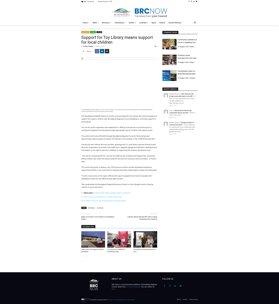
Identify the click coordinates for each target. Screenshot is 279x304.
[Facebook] (189, 1)
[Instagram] (191, 1)
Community (90, 29)
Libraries (99, 32)
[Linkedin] (194, 1)
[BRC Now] (139, 12)
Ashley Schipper (88, 46)
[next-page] (86, 256)
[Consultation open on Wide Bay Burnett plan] (169, 75)
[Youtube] (196, 1)
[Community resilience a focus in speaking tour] (169, 44)
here (113, 289)
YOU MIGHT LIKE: (88, 227)
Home (83, 29)
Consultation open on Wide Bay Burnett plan (186, 72)
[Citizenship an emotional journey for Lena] (145, 239)
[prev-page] (82, 256)
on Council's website (133, 287)
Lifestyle (93, 32)
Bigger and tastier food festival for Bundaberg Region (97, 218)
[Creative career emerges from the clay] (169, 60)
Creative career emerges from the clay (187, 56)
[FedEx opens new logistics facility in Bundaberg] (93, 239)
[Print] (107, 51)
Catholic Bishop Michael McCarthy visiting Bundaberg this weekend (142, 218)
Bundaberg (91, 208)
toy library (100, 208)
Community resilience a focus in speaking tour (187, 41)
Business (84, 246)
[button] (195, 22)
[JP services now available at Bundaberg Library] (119, 239)
